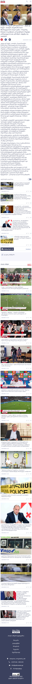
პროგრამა (16, 646)
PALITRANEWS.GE (14, 676)
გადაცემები (16, 643)
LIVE (30, 682)
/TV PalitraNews (17, 668)
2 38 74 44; (14, 662)
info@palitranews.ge (17, 665)
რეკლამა (16, 649)
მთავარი (16, 640)
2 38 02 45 (20, 662)
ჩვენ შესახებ (16, 652)
